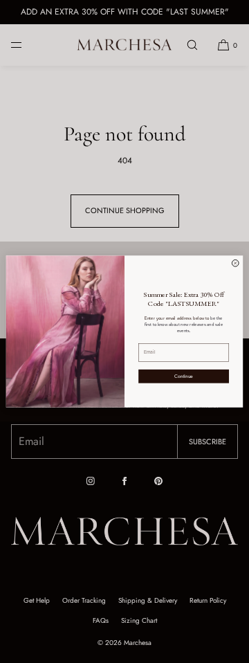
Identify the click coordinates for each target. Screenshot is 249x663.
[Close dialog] (235, 263)
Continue (183, 375)
